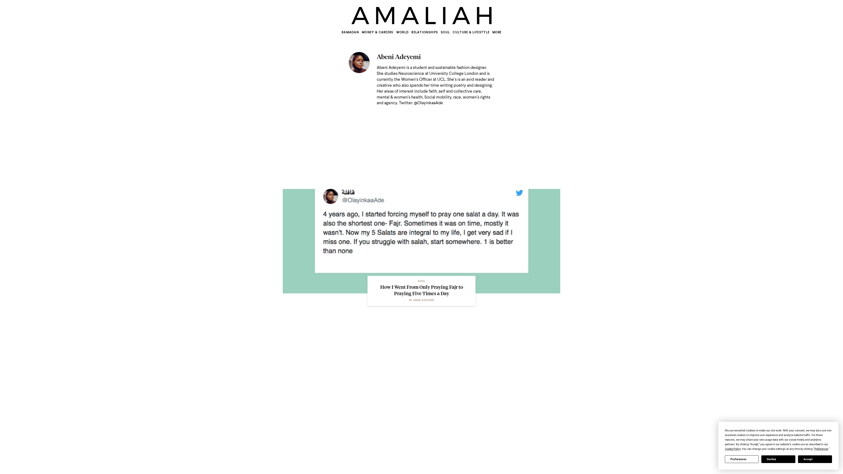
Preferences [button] (821, 449)
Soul (445, 32)
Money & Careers (377, 32)
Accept (808, 459)
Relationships (424, 32)
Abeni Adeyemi (399, 56)
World (402, 32)
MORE (496, 32)
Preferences (738, 459)
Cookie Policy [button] (732, 449)
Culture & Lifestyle (471, 32)
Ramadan (350, 32)
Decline (771, 459)
